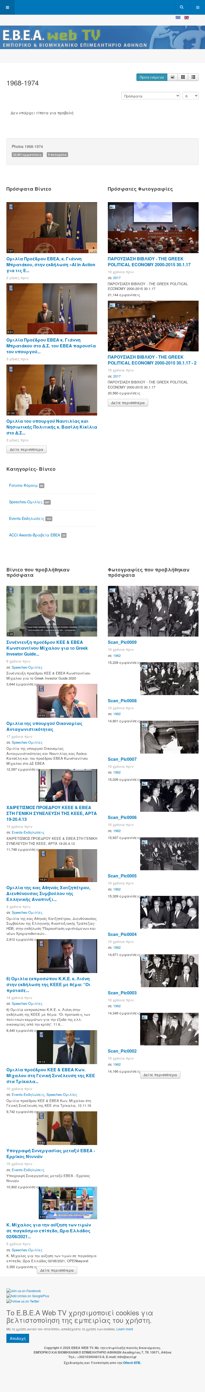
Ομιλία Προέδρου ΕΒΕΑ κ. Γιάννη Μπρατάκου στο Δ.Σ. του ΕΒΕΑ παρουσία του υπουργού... (51, 346)
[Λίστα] (193, 77)
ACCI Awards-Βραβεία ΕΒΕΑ (37, 535)
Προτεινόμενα (152, 77)
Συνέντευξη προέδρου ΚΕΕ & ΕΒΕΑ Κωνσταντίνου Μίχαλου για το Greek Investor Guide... (47, 648)
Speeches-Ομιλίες (29, 501)
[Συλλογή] (183, 77)
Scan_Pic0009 (122, 642)
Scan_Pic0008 (122, 700)
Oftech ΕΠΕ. (132, 1362)
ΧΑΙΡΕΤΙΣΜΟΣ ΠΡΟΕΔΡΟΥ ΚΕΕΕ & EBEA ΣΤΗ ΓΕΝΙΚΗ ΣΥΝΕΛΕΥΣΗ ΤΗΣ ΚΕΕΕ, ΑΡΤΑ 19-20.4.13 (51, 813)
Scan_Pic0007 (122, 759)
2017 (117, 277)
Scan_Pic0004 (122, 934)
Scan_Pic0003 (122, 993)
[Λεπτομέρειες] (172, 77)
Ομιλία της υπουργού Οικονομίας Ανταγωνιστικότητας (44, 726)
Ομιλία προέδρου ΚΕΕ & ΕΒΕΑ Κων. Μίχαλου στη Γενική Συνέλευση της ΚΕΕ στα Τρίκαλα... (50, 1075)
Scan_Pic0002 (122, 1051)
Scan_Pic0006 (122, 817)
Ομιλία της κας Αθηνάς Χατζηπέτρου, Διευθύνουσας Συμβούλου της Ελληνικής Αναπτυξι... (48, 893)
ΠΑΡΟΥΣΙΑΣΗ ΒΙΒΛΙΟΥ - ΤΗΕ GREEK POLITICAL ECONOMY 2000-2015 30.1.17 (149, 262)
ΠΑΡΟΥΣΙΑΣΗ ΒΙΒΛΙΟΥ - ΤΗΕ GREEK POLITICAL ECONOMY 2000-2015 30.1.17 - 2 (152, 360)
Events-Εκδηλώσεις (30, 518)
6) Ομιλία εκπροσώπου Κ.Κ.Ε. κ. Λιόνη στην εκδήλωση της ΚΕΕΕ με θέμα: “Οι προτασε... (48, 984)
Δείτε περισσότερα (26, 449)
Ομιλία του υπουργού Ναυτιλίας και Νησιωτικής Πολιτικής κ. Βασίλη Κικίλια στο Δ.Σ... (51, 427)
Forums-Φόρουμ (26, 485)
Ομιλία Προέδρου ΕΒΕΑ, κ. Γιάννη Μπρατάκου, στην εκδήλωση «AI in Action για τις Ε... (50, 264)
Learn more (124, 1329)
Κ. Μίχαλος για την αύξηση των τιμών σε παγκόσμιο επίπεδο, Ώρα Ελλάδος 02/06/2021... (48, 1231)
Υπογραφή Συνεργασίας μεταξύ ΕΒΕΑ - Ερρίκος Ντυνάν (50, 1153)
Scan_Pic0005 (122, 876)
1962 (117, 655)
